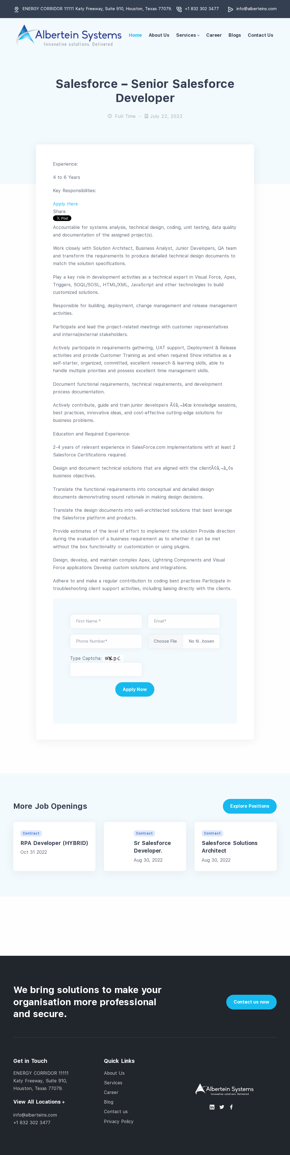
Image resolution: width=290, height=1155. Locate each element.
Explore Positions (249, 806)
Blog (108, 1102)
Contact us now (251, 1002)
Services (186, 35)
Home (135, 35)
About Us (159, 35)
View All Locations (36, 1102)
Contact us (116, 1112)
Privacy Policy (119, 1121)
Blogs (235, 35)
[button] (65, 204)
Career (214, 35)
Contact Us (260, 35)
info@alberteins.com (256, 8)
